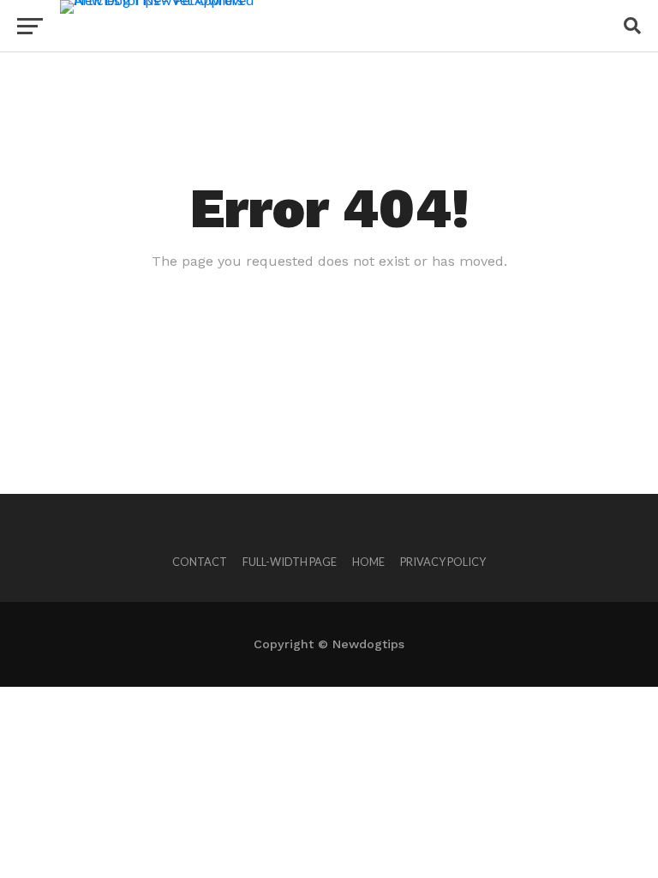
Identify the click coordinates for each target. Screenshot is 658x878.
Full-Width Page (289, 561)
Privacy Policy (443, 561)
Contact (199, 561)
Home (368, 561)
